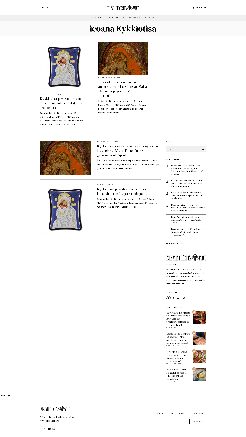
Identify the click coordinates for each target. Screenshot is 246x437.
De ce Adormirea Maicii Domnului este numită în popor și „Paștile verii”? (187, 220)
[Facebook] (193, 7)
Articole (97, 18)
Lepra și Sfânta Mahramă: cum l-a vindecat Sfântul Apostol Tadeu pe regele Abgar (188, 196)
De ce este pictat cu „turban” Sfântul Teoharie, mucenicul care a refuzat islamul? (188, 208)
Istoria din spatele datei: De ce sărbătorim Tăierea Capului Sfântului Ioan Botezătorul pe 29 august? (187, 170)
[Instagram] (196, 7)
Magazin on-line (115, 18)
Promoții (182, 413)
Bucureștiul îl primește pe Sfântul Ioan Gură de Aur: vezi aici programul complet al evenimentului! (178, 319)
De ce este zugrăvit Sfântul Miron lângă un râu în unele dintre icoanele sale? (187, 232)
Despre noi (135, 18)
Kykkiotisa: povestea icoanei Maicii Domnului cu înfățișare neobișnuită (61, 103)
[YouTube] (200, 7)
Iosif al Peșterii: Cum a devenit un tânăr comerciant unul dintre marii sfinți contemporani (187, 183)
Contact (149, 18)
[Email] (204, 7)
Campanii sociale (197, 413)
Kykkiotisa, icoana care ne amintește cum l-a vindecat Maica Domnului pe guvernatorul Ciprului (127, 151)
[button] (202, 149)
